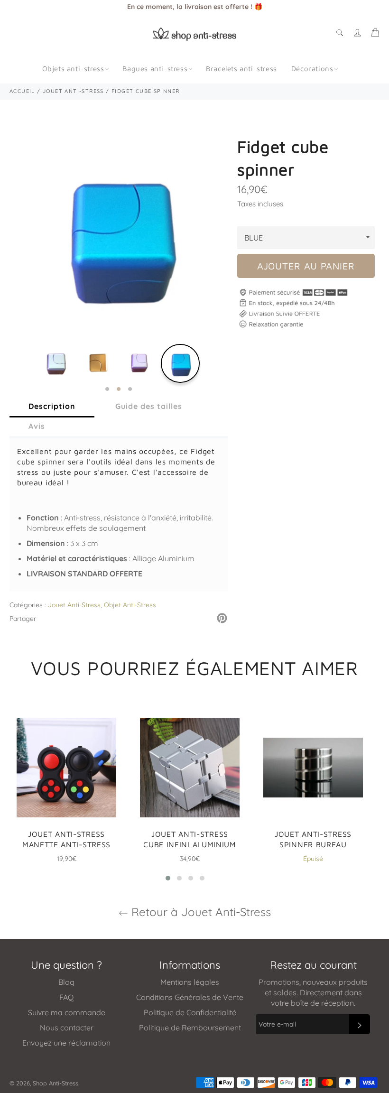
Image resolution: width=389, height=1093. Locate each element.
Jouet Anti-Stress (74, 605)
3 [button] (130, 389)
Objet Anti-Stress (130, 605)
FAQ (66, 997)
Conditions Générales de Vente (189, 997)
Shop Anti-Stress (55, 1083)
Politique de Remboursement (190, 1027)
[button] (168, 878)
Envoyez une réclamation (66, 1042)
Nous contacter (66, 1027)
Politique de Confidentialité (190, 1012)
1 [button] (107, 389)
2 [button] (118, 389)
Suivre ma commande (66, 1012)
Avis (36, 426)
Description (51, 406)
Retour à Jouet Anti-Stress (199, 912)
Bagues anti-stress (154, 69)
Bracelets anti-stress (241, 69)
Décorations (312, 69)
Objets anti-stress (73, 69)
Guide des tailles (148, 406)
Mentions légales (189, 982)
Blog (66, 982)
